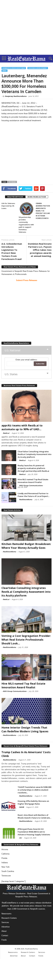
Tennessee (6, 876)
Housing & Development (37, 68)
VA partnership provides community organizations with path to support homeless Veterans (26, 224)
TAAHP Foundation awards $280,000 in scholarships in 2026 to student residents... (34, 790)
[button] (48, 58)
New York (5, 867)
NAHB (21, 807)
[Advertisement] (26, 27)
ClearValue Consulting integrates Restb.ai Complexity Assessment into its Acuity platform (34, 454)
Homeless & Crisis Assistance (14, 68)
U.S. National (12, 350)
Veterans (12, 182)
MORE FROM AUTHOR (37, 197)
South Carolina (7, 871)
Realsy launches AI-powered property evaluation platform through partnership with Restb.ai (33, 468)
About (3, 931)
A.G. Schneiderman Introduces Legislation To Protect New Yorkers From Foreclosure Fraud (11, 251)
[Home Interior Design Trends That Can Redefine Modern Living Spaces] (26, 711)
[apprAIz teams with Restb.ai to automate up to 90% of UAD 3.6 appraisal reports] (26, 406)
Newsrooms (6, 914)
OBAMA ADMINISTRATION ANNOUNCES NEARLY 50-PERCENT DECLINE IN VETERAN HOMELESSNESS (43, 210)
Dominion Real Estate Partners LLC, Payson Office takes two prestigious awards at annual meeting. (40, 249)
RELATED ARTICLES (15, 197)
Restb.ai (6, 433)
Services (5, 922)
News (4, 71)
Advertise (5, 927)
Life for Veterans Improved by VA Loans (8, 205)
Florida (4, 858)
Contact (4, 935)
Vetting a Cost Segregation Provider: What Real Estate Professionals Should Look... (26, 639)
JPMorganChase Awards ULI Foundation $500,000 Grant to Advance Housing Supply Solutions (34, 832)
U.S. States (11, 374)
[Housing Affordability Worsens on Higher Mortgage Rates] (8, 805)
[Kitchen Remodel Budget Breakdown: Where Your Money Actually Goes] (26, 527)
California (5, 854)
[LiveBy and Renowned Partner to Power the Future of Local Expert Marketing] (8, 497)
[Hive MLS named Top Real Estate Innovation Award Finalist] (8, 483)
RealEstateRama (25, 499)
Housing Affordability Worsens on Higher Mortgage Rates (33, 802)
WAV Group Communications (31, 485)
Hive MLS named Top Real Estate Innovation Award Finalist (33, 481)
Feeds (4, 940)
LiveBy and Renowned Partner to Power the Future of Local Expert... (33, 494)
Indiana (4, 862)
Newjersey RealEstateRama (15, 96)
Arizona (4, 849)
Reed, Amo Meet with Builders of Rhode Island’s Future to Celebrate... (34, 816)
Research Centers (9, 918)
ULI (20, 838)
